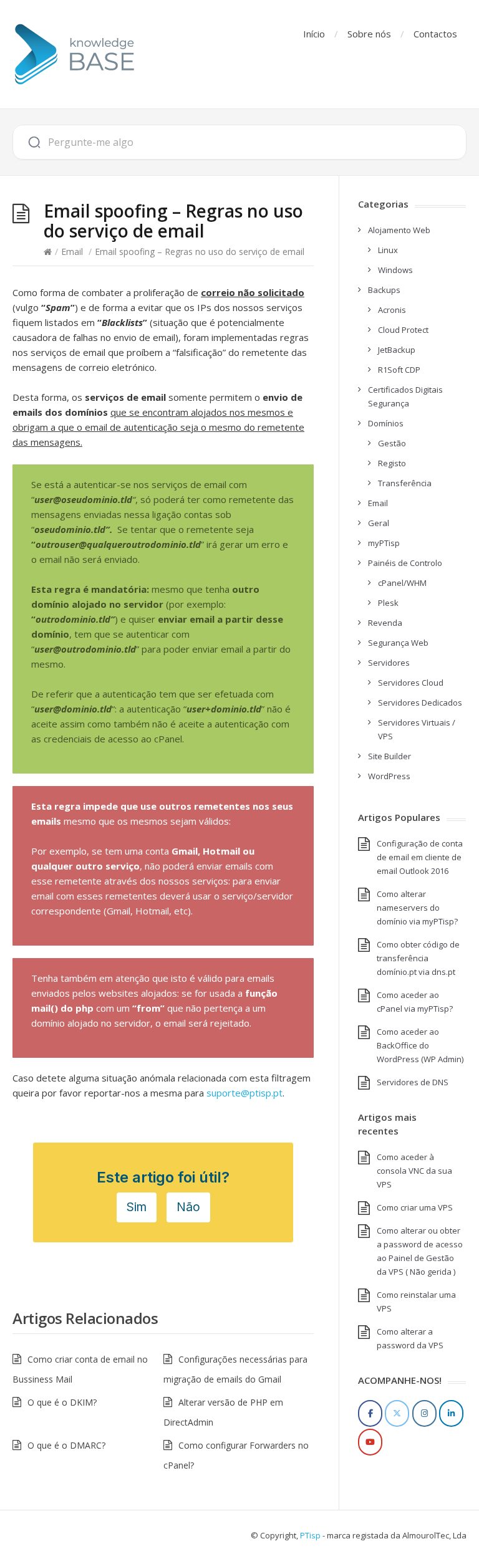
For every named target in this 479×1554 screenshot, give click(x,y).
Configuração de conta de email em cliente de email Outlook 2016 (420, 857)
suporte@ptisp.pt (244, 1092)
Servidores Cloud (410, 682)
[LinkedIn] (451, 1413)
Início (314, 33)
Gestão (392, 443)
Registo (392, 463)
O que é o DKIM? (62, 1402)
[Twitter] (397, 1413)
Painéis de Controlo (405, 562)
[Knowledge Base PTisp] (74, 54)
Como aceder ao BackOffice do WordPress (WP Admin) (420, 1045)
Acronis (392, 309)
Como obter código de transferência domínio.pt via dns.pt (418, 958)
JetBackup (396, 349)
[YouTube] (370, 1442)
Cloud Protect (403, 329)
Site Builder (389, 756)
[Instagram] (424, 1413)
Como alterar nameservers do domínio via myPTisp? (417, 907)
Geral (378, 523)
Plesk (388, 602)
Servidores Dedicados (420, 702)
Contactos (435, 33)
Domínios (386, 423)
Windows (395, 270)
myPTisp (384, 543)
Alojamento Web (399, 230)
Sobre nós (369, 33)
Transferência (405, 483)
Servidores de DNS (412, 1082)
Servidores (389, 662)
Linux (388, 250)
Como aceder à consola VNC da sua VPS (414, 1170)
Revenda (385, 622)
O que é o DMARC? (66, 1445)
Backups (384, 289)
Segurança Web (398, 642)
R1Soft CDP (399, 369)
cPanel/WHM (402, 582)
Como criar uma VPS (415, 1207)
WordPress (389, 776)
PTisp (310, 1535)
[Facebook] (370, 1413)
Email (72, 251)
